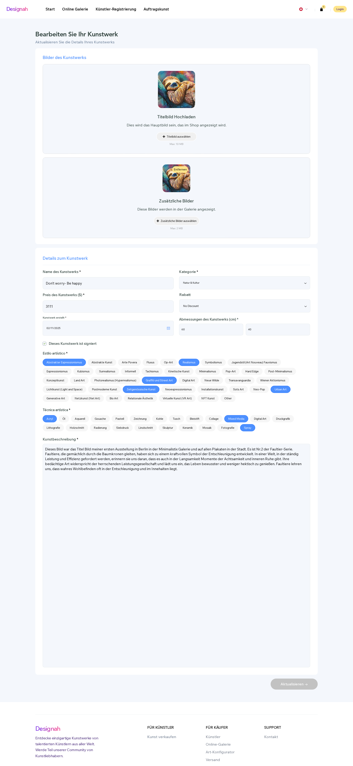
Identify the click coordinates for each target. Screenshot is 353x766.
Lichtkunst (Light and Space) (64, 389)
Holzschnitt (77, 427)
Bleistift (194, 418)
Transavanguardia (240, 380)
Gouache (100, 418)
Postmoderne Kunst (104, 389)
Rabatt (185, 294)
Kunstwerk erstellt (55, 317)
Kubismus (83, 371)
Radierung (100, 427)
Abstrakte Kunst (102, 362)
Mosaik (207, 427)
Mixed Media (236, 418)
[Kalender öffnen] (168, 328)
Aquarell (80, 418)
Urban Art (280, 389)
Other (228, 398)
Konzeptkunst (55, 380)
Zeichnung (140, 418)
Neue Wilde (211, 380)
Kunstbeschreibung (59, 439)
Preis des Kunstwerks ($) (62, 295)
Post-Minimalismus (280, 371)
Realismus (189, 362)
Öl (64, 418)
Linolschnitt (145, 427)
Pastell (119, 418)
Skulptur (168, 427)
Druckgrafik (283, 418)
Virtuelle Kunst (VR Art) (177, 398)
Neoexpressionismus (178, 389)
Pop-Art (231, 371)
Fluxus (150, 362)
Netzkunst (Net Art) (87, 398)
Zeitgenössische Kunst (141, 389)
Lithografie (53, 427)
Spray (247, 427)
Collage (214, 418)
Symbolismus (213, 362)
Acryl (50, 418)
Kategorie (187, 272)
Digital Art (188, 380)
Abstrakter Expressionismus (64, 362)
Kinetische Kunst (179, 371)
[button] (321, 9)
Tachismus (152, 371)
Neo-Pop (259, 389)
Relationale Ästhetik (140, 398)
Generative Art (56, 398)
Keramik (188, 427)
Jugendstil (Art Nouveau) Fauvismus (254, 362)
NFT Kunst (208, 398)
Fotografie (227, 427)
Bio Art (114, 398)
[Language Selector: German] (303, 9)
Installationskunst (212, 389)
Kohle (159, 418)
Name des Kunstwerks (61, 272)
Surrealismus (107, 371)
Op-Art (168, 362)
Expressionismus (57, 371)
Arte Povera (129, 362)
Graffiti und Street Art (159, 380)
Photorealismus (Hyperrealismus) (115, 380)
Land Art (79, 380)
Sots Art (238, 389)
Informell (130, 371)
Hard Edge (252, 371)
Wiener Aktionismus (272, 380)
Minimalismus (207, 371)
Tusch (176, 418)
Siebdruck (122, 427)
